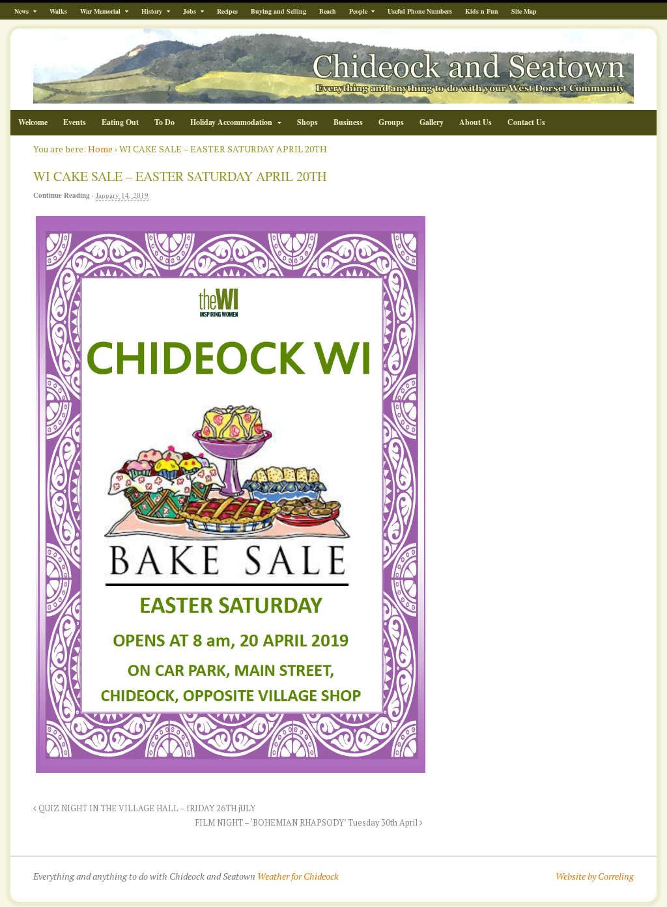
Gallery (431, 122)
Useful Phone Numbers (420, 11)
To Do (164, 122)
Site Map (524, 11)
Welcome (33, 122)
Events (74, 122)
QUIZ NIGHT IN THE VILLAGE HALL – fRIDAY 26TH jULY (145, 808)
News (21, 11)
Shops (307, 122)
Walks (58, 11)
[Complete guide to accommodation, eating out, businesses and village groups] (333, 97)
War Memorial (100, 11)
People (358, 11)
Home (100, 149)
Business (348, 122)
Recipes (227, 11)
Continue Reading (61, 195)
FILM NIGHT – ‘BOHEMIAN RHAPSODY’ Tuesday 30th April (307, 822)
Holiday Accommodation (231, 122)
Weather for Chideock (298, 876)
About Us (475, 122)
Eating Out (120, 122)
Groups (391, 122)
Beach (327, 11)
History (151, 11)
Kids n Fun (481, 11)
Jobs (189, 11)
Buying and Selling (278, 11)
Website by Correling (595, 876)
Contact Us (526, 122)
